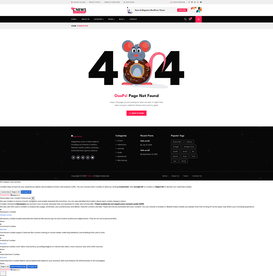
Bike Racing (122, 160)
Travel (183, 161)
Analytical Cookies (7, 240)
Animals (120, 148)
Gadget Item (189, 147)
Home (73, 19)
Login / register (179, 2)
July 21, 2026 (147, 145)
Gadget (176, 147)
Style (185, 156)
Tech (193, 156)
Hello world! (145, 141)
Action (120, 141)
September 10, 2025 (150, 154)
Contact (133, 19)
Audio (119, 152)
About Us (85, 19)
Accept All (26, 192)
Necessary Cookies (8, 212)
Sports (175, 156)
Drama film (177, 142)
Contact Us (197, 176)
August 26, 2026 (79, 2)
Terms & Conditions (112, 2)
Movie (185, 151)
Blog (121, 19)
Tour (174, 161)
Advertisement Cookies (10, 254)
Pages (110, 19)
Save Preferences (18, 266)
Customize (5, 192)
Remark (3, 229)
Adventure (121, 144)
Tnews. (89, 176)
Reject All (16, 192)
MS (193, 151)
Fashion (189, 142)
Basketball (121, 156)
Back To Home (138, 113)
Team (185, 176)
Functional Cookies (8, 226)
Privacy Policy (95, 2)
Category (98, 19)
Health (175, 151)
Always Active (6, 215)
